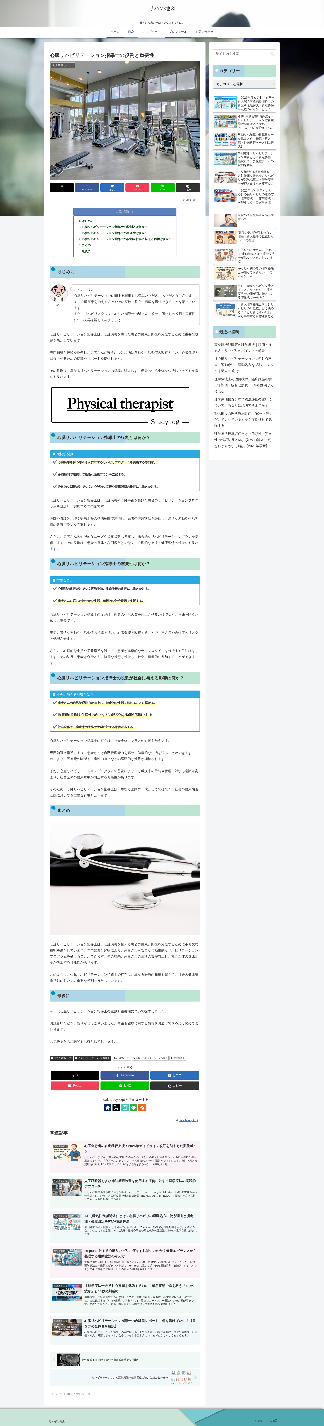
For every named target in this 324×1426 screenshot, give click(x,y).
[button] (188, 187)
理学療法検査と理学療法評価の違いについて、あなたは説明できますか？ (243, 402)
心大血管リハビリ (63, 1058)
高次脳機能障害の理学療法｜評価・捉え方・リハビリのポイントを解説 (243, 348)
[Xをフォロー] (116, 1107)
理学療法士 (179, 1058)
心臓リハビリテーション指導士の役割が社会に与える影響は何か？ (127, 239)
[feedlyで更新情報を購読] (133, 1107)
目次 (118, 211)
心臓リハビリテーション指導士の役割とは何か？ (115, 226)
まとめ (86, 245)
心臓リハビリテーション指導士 (94, 1058)
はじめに (88, 220)
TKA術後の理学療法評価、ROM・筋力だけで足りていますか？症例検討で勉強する (243, 420)
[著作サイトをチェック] (107, 1107)
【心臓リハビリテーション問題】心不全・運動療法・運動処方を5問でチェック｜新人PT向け (244, 365)
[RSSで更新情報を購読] (142, 1107)
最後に (86, 251)
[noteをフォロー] (125, 1107)
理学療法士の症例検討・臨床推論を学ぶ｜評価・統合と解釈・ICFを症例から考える (244, 385)
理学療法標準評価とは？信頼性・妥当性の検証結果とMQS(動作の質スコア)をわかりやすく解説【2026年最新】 (243, 440)
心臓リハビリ (123, 1058)
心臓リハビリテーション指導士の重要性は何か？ (115, 233)
